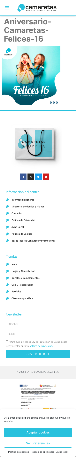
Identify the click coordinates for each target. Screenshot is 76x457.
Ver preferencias (38, 443)
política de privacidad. (41, 346)
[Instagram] (30, 177)
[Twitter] (38, 177)
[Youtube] (46, 177)
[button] (7, 8)
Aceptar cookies (38, 432)
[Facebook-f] (23, 177)
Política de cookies (18, 451)
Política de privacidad (42, 451)
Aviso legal (62, 451)
